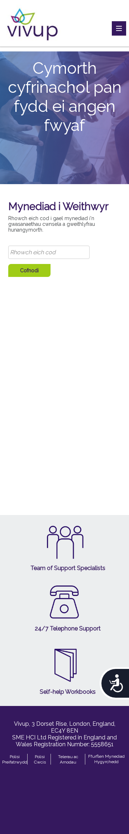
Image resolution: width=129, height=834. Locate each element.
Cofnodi (29, 270)
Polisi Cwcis (40, 759)
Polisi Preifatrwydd (14, 759)
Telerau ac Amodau (68, 759)
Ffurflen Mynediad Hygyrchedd (106, 759)
